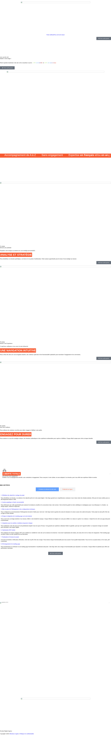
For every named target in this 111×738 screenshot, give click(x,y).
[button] (1, 474)
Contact (63, 34)
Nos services (57, 34)
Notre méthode (50, 34)
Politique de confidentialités (27, 733)
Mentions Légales (14, 733)
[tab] (47, 489)
